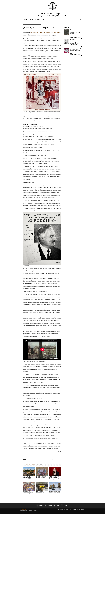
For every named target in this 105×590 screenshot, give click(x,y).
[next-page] (25, 497)
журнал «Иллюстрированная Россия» (35, 459)
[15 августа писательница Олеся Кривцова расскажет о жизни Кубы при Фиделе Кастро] (66, 41)
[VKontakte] (78, 1)
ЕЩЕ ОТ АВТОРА (39, 464)
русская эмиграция (49, 459)
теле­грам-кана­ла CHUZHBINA (45, 455)
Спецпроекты (83, 509)
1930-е (27, 459)
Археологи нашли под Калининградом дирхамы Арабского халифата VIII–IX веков (75, 51)
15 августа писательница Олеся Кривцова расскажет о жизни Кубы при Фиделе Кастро (75, 42)
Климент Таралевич (27, 29)
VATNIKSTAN (24, 509)
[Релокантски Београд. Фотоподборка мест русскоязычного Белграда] (42, 486)
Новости (66, 27)
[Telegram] (77, 1)
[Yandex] (79, 1)
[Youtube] (81, 1)
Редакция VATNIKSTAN (73, 37)
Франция (54, 459)
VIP (64, 509)
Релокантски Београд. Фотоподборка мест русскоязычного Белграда (41, 492)
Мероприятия (68, 509)
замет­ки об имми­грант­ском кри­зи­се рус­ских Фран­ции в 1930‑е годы (44, 32)
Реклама (78, 509)
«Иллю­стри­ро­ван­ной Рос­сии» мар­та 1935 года (41, 34)
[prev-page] (24, 497)
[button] (80, 19)
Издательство (74, 509)
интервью (43, 459)
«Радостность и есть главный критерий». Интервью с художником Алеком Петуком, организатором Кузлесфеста (41, 478)
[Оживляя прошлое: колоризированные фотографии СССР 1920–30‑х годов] (29, 471)
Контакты (61, 509)
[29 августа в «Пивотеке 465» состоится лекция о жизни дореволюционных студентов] (66, 32)
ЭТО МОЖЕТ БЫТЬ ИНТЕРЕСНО (29, 464)
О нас (58, 509)
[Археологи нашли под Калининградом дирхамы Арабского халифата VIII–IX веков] (66, 50)
